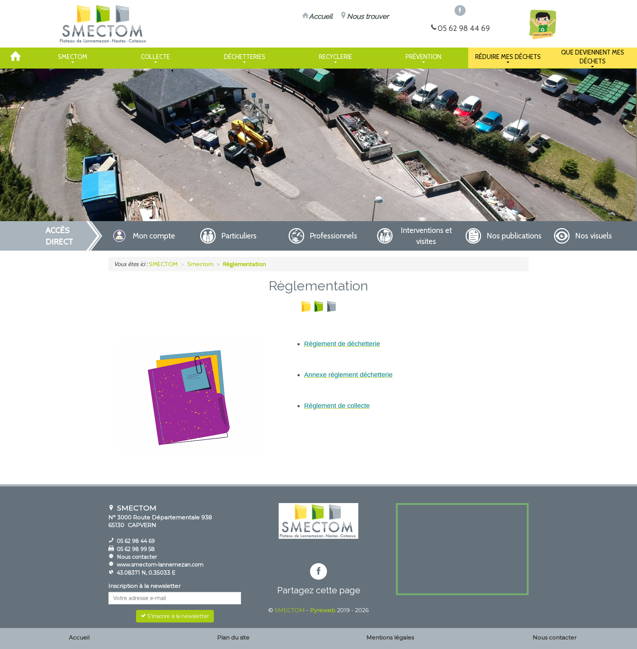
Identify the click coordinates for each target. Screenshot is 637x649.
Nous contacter (137, 557)
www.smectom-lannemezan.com (160, 564)
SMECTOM (290, 610)
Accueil (79, 637)
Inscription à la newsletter (144, 585)
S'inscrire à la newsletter (177, 616)
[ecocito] (542, 24)
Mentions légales (390, 637)
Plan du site (233, 637)
